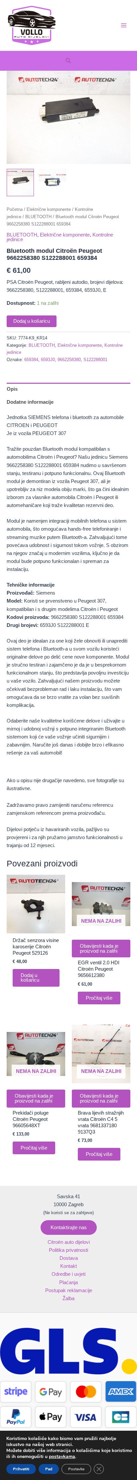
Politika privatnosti (68, 1250)
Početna (15, 209)
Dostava (69, 1258)
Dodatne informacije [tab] (30, 402)
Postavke (76, 1469)
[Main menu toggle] (123, 25)
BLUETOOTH (38, 216)
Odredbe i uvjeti (68, 1274)
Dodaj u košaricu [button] (30, 978)
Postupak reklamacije (68, 1290)
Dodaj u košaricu (31, 321)
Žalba (68, 1298)
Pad (48, 1469)
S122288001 (95, 359)
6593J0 (48, 359)
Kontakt (68, 1266)
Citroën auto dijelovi (69, 1242)
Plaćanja (68, 1282)
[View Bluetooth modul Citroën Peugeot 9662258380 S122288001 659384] (20, 182)
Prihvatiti (21, 1469)
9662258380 (69, 359)
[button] (68, 61)
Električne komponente (49, 209)
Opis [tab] (12, 389)
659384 (31, 359)
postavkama (62, 1457)
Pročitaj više (99, 998)
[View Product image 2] (52, 182)
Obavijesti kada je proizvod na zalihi (99, 948)
